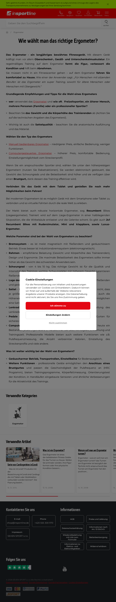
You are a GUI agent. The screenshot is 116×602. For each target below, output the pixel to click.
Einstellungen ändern (58, 315)
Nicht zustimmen (58, 323)
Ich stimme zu (58, 305)
